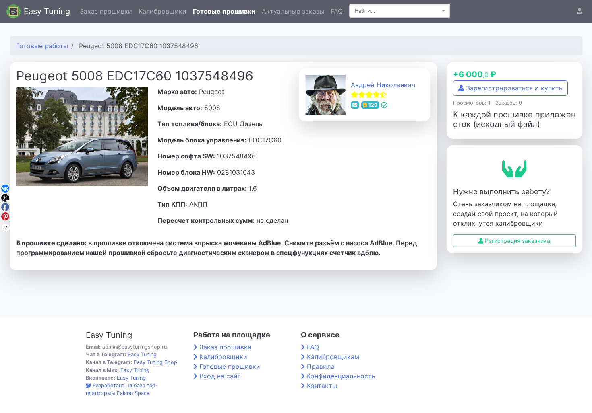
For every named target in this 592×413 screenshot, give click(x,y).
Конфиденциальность (341, 376)
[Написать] (355, 105)
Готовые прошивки (224, 11)
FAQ (337, 11)
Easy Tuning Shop (155, 362)
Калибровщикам (333, 357)
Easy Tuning (47, 11)
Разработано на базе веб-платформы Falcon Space (122, 389)
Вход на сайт (220, 376)
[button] (579, 11)
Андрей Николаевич (383, 85)
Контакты (322, 386)
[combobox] (399, 11)
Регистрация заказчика (516, 240)
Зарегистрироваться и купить (513, 88)
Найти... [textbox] (364, 10)
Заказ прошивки (106, 11)
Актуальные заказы (293, 11)
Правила (320, 366)
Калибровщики (162, 11)
